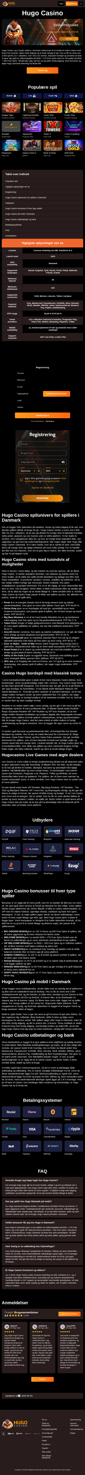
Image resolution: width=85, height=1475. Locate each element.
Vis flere (42, 1379)
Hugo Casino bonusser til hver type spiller (23, 208)
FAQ (7, 230)
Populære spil (11, 181)
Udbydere (9, 203)
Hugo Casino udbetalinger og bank (20, 219)
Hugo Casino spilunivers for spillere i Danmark (25, 197)
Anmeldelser (10, 236)
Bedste (10, 96)
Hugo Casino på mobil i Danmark (20, 214)
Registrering (10, 192)
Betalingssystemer (13, 225)
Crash (51, 96)
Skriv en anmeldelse (70, 1314)
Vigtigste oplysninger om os (17, 187)
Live (30, 96)
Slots (72, 96)
